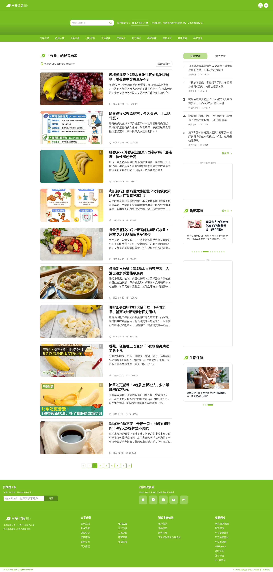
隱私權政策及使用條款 (169, 537)
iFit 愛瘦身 (220, 560)
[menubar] (121, 38)
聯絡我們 (162, 528)
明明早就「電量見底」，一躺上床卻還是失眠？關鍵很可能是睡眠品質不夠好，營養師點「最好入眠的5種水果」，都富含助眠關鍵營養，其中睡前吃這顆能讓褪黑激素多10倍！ (139, 244)
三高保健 (121, 38)
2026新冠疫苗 (195, 22)
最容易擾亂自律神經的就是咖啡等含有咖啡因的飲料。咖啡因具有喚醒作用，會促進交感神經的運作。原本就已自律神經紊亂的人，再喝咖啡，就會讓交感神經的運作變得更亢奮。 (139, 321)
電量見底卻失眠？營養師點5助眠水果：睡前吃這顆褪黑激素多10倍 (139, 232)
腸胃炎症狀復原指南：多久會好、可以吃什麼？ (139, 115)
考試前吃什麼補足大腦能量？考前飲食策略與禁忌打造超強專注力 (139, 193)
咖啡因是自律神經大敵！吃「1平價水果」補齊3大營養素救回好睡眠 (137, 309)
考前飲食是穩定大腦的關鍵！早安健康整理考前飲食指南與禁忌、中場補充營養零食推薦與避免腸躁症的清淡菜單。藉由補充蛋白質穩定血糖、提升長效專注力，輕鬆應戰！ (139, 205)
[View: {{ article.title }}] (71, 88)
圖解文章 (167, 38)
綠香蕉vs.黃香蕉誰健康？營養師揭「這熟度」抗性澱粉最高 (140, 154)
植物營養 (182, 38)
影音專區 (136, 38)
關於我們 (162, 523)
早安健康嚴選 (222, 532)
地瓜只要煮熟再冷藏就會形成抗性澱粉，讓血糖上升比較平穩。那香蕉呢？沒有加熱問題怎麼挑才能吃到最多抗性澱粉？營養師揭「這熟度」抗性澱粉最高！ (139, 166)
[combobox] (164, 64)
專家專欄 (151, 38)
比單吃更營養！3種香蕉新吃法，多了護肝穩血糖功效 (139, 387)
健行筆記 (219, 555)
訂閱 (51, 498)
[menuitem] (44, 38)
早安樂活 (197, 38)
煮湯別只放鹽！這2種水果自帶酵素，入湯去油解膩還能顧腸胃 (139, 270)
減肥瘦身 (90, 38)
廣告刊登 (162, 532)
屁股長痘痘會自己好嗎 (174, 22)
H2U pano (220, 546)
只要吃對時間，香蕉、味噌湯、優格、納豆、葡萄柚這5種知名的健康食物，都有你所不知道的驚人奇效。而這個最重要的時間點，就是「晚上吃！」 (139, 360)
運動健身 (105, 38)
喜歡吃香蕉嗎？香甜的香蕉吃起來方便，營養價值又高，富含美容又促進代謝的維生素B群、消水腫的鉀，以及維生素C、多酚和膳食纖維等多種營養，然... (139, 398)
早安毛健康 (220, 541)
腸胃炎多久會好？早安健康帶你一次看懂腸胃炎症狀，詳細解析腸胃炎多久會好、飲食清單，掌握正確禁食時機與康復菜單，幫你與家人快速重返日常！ (139, 127)
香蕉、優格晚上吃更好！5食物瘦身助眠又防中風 (139, 348)
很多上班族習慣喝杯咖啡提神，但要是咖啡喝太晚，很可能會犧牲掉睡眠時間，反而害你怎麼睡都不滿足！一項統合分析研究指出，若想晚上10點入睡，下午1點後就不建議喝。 (140, 438)
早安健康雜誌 (222, 537)
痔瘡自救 (156, 22)
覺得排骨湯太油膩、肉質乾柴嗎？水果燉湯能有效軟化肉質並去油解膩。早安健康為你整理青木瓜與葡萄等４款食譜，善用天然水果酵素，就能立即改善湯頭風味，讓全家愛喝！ (139, 283)
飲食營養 (75, 38)
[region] (208, 232)
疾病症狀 (44, 38)
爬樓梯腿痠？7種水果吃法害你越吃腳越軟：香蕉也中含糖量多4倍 (139, 77)
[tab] (195, 56)
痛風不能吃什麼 (140, 22)
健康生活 (59, 38)
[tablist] (208, 56)
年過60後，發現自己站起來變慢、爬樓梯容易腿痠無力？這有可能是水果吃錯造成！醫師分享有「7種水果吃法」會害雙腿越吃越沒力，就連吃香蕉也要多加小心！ (140, 88)
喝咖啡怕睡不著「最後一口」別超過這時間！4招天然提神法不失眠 (139, 426)
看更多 (225, 153)
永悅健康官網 (222, 523)
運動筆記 (219, 550)
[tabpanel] (208, 108)
